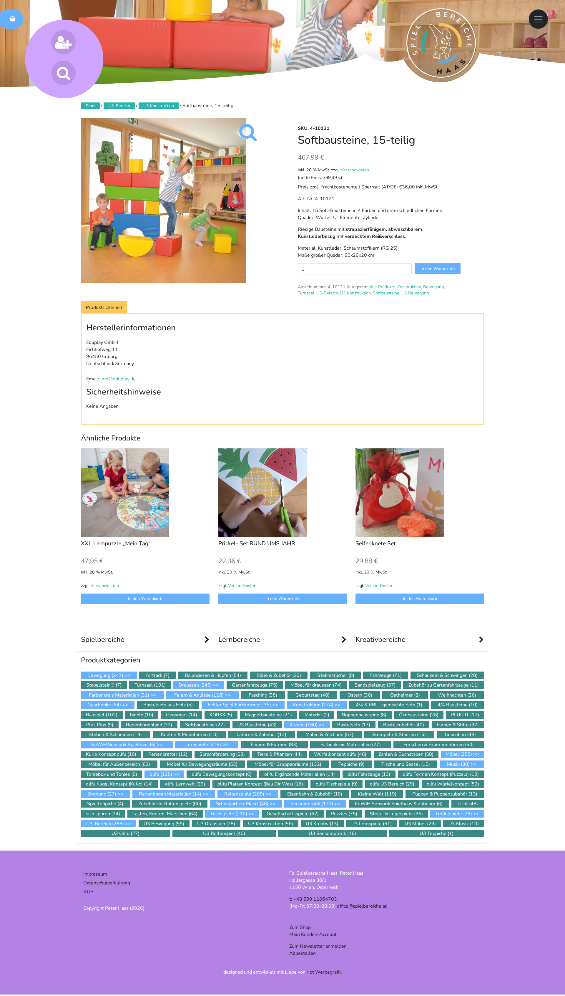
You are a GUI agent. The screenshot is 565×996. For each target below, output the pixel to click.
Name (206, 526)
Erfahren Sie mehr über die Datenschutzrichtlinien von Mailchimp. (279, 612)
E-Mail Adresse (218, 504)
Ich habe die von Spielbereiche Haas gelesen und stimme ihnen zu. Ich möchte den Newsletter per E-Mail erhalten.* (279, 558)
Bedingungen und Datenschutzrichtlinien (274, 551)
